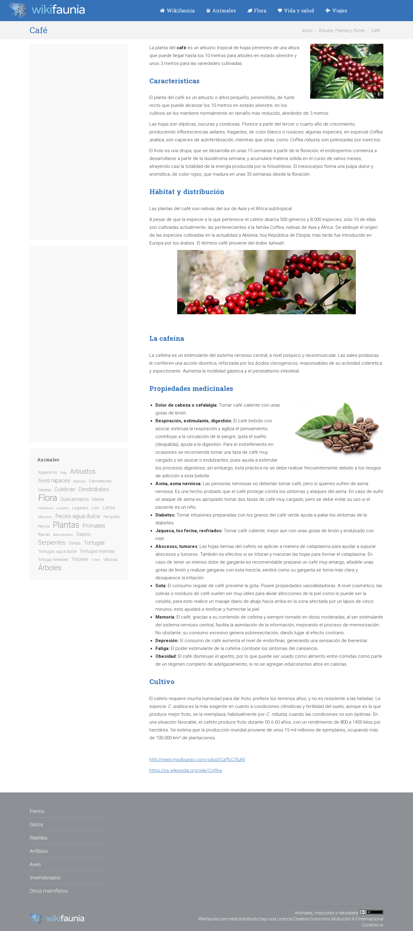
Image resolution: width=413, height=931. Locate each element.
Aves (35, 864)
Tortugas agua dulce (57, 551)
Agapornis (47, 472)
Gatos (36, 824)
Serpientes (52, 542)
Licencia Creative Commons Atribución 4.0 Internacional (330, 919)
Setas (75, 543)
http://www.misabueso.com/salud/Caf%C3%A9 (197, 759)
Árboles (49, 567)
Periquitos (111, 517)
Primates (94, 526)
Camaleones (100, 480)
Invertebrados (45, 878)
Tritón (95, 560)
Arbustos (83, 471)
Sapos (83, 534)
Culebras (64, 489)
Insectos (63, 508)
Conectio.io (372, 925)
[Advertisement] (79, 141)
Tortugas (94, 543)
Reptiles (38, 838)
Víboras (110, 559)
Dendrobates (93, 489)
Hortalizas (46, 508)
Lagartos (80, 507)
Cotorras (44, 490)
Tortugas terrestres (53, 560)
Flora (47, 497)
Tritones (79, 559)
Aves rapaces (54, 481)
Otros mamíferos (49, 891)
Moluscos (45, 517)
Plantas (66, 525)
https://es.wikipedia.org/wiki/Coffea (185, 770)
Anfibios (39, 851)
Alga (63, 473)
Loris (95, 508)
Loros (108, 507)
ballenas (79, 481)
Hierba (98, 499)
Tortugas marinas (97, 551)
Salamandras (63, 535)
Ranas (44, 534)
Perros (44, 526)
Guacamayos (74, 499)
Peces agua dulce (77, 516)
